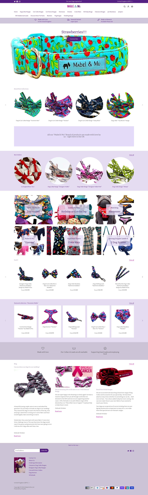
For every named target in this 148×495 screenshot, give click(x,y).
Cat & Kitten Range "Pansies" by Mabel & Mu (25, 328)
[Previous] (5, 105)
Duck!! (16, 260)
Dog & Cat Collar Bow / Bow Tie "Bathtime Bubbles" (50, 285)
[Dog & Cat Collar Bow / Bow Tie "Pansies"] (98, 317)
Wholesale (32, 475)
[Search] (124, 6)
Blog (15, 364)
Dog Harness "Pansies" (50, 327)
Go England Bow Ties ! (28, 187)
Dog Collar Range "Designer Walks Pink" (89, 187)
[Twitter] (15, 1)
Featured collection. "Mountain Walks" (26, 303)
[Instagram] (19, 1)
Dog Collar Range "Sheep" (120, 187)
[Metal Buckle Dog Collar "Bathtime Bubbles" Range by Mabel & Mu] (123, 274)
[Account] (128, 6)
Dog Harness (33, 473)
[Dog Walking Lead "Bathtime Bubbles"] (98, 274)
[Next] (142, 105)
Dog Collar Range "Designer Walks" (58, 187)
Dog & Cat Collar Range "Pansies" (58, 121)
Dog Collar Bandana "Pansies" (123, 328)
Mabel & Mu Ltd (29, 487)
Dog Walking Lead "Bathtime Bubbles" (98, 285)
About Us (32, 460)
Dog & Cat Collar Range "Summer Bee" (28, 121)
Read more (17, 436)
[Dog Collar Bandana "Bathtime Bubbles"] (74, 274)
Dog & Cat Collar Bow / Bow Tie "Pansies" (98, 328)
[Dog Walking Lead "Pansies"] (74, 317)
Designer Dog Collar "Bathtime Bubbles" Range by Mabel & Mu (25, 285)
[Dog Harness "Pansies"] (50, 317)
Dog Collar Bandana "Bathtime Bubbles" (74, 285)
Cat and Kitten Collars (35, 470)
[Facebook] (17, 1)
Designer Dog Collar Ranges (37, 468)
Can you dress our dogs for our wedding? (27, 367)
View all (131, 155)
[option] (74, 53)
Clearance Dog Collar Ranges (37, 465)
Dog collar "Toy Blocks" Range (120, 121)
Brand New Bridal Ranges (104, 389)
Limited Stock (74, 39)
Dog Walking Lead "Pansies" (74, 328)
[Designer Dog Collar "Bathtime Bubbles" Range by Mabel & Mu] (25, 274)
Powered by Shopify (20, 489)
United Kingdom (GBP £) (124, 1)
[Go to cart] (132, 6)
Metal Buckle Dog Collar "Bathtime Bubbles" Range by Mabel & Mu (122, 285)
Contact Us (32, 458)
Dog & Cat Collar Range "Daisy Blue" (89, 121)
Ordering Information (35, 463)
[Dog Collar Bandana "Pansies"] (123, 317)
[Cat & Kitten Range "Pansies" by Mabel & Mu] (25, 317)
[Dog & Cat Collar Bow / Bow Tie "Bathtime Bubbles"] (50, 274)
